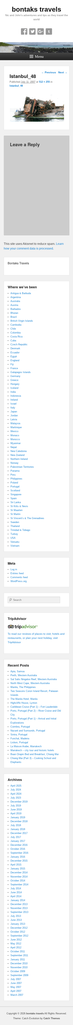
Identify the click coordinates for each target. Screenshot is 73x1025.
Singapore (15, 494)
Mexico (14, 431)
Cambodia (15, 324)
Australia (15, 301)
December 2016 (19, 845)
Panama (14, 470)
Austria (14, 305)
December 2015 (19, 860)
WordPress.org (18, 581)
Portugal (14, 486)
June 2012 (16, 939)
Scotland (15, 490)
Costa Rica (16, 336)
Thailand (15, 526)
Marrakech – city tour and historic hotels (32, 750)
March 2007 (16, 995)
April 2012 (15, 947)
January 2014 (17, 900)
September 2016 (19, 852)
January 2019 (17, 817)
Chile (13, 328)
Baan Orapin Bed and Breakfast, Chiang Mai (34, 754)
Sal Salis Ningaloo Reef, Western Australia (33, 679)
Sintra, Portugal (18, 734)
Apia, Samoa (17, 671)
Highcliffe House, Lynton (23, 702)
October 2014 (17, 880)
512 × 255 (44, 81)
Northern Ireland (19, 459)
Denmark (15, 348)
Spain (13, 498)
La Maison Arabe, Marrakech (26, 746)
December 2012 (19, 927)
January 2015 (17, 868)
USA (13, 537)
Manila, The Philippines (23, 687)
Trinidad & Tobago (20, 530)
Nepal (13, 447)
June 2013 (16, 920)
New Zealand (17, 455)
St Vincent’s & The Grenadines (27, 518)
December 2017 (19, 833)
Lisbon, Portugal (19, 742)
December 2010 (19, 963)
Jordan (14, 415)
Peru (13, 474)
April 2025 (15, 785)
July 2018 (15, 825)
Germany (15, 376)
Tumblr (49, 31)
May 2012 (15, 943)
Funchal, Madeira (19, 738)
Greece (14, 380)
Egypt (13, 356)
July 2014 (15, 888)
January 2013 (17, 923)
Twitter (32, 31)
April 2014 (15, 896)
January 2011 (17, 959)
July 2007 (15, 979)
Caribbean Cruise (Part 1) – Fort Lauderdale (33, 706)
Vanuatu (14, 541)
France (14, 368)
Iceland (14, 388)
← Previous (48, 72)
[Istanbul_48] (37, 121)
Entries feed (17, 573)
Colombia (15, 332)
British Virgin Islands (21, 320)
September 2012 (19, 935)
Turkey (14, 534)
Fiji (12, 364)
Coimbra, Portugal (20, 726)
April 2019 (15, 813)
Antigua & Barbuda (20, 293)
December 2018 (19, 821)
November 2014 (19, 876)
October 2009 (17, 971)
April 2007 (15, 991)
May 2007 (15, 987)
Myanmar (15, 443)
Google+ (40, 31)
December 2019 (19, 801)
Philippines (16, 478)
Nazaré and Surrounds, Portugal (27, 730)
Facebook (24, 31)
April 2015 (15, 864)
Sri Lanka (15, 502)
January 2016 (17, 856)
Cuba (13, 340)
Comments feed (19, 577)
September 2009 (19, 975)
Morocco (15, 439)
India (13, 391)
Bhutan (14, 313)
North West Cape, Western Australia (30, 683)
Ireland (14, 399)
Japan (13, 411)
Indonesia (15, 395)
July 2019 (15, 805)
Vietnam (14, 545)
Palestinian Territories (22, 466)
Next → (62, 72)
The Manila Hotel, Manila (23, 699)
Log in (13, 569)
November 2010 (19, 967)
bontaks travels (36, 9)
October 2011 (17, 951)
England (14, 360)
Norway (14, 463)
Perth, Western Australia (23, 675)
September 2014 (19, 884)
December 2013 (19, 904)
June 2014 (16, 892)
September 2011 (19, 955)
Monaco (14, 435)
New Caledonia (18, 451)
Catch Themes (51, 1018)
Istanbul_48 (16, 85)
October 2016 (17, 848)
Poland (14, 482)
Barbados (15, 309)
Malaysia (15, 423)
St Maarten (16, 510)
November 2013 (19, 908)
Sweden (14, 522)
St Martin (15, 514)
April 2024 (15, 793)
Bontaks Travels (18, 263)
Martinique (16, 427)
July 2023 (15, 797)
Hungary (14, 384)
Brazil (13, 316)
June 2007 (16, 983)
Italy (12, 407)
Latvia (13, 419)
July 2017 (15, 837)
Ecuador (14, 352)
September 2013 (19, 912)
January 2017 (17, 841)
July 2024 (15, 789)
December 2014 (19, 872)
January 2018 (17, 829)
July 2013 (15, 916)
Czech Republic (19, 344)
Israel (13, 403)
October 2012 (17, 931)
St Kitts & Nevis (19, 506)
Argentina (15, 297)
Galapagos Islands (20, 372)
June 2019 (16, 809)
